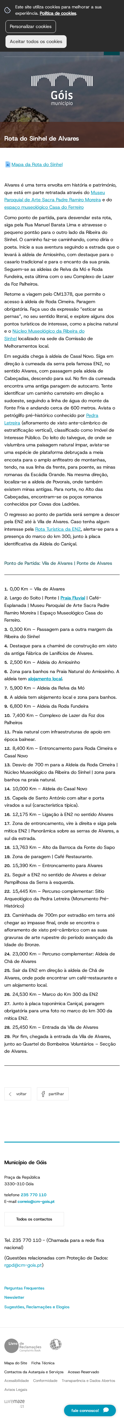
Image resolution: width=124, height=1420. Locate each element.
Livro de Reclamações (22, 1346)
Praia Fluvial (73, 598)
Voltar (21, 1093)
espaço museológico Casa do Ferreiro (44, 207)
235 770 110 (33, 1195)
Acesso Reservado (83, 1371)
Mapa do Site (15, 1363)
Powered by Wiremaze (14, 1404)
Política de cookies (58, 13)
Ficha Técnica (43, 1363)
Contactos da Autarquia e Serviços (33, 1371)
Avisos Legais (15, 1389)
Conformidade (45, 1380)
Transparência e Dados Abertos (88, 1380)
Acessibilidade (55, 1344)
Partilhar (56, 1093)
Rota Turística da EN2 (58, 529)
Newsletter (14, 1297)
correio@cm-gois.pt (36, 1201)
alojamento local (45, 679)
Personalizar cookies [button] (31, 26)
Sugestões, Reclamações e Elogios (36, 1306)
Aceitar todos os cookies (36, 41)
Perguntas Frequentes (24, 1288)
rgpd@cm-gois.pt (23, 1265)
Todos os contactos (34, 1219)
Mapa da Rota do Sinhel (37, 164)
